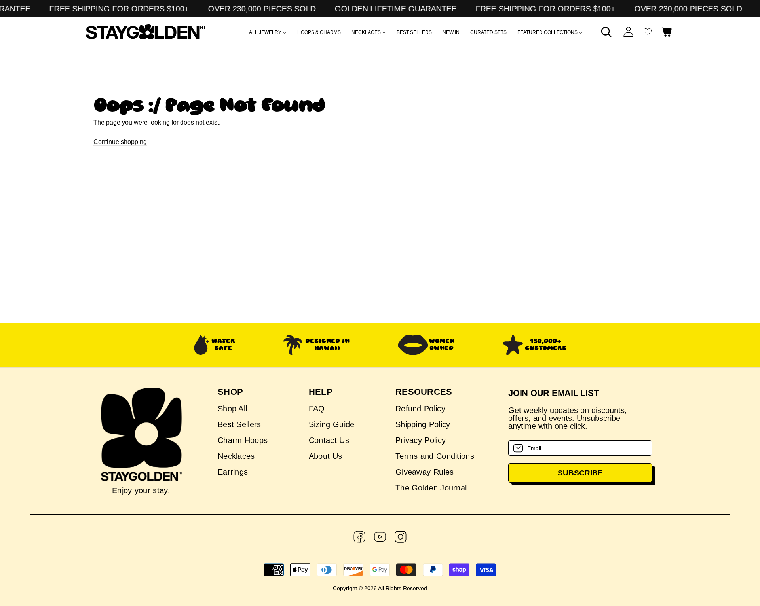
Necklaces (236, 456)
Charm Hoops (243, 440)
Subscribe (580, 473)
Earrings (233, 472)
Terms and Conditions (434, 456)
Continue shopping (120, 141)
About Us (325, 456)
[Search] (606, 32)
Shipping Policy (422, 424)
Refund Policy (420, 409)
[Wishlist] (647, 31)
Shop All (232, 409)
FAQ (317, 409)
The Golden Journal (431, 487)
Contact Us (329, 440)
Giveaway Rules (424, 472)
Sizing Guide (332, 424)
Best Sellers (239, 424)
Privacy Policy (420, 440)
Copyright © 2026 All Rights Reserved (380, 588)
